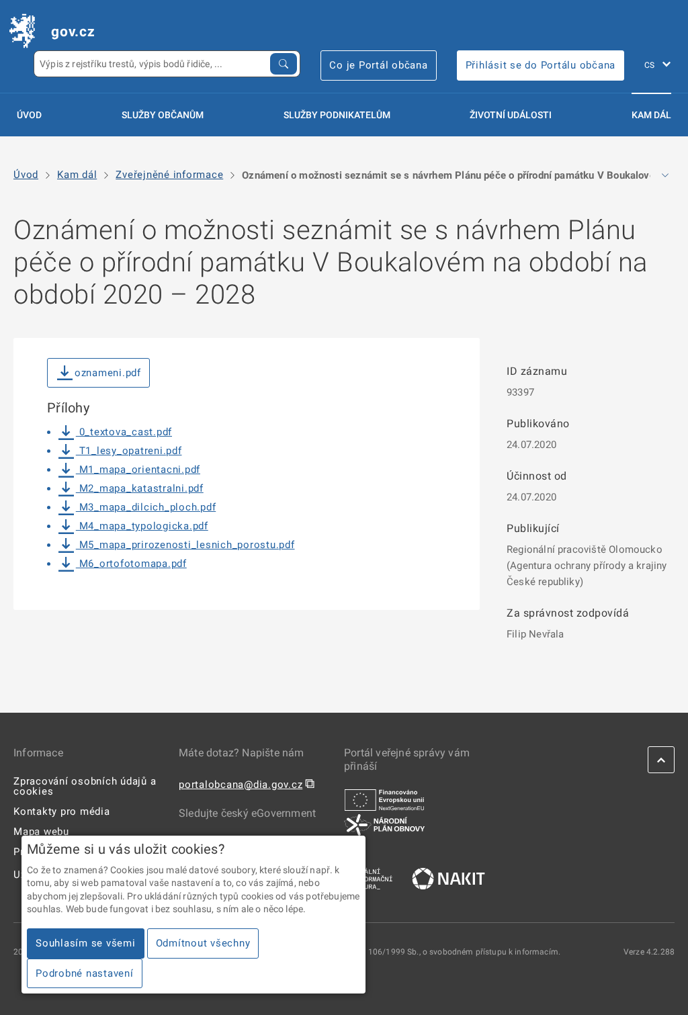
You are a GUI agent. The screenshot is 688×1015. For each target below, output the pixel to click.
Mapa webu (41, 832)
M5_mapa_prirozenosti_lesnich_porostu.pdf (185, 545)
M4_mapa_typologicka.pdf (142, 526)
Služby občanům (163, 114)
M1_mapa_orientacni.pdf (138, 470)
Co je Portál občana (378, 65)
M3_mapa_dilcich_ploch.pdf (146, 507)
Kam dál (651, 114)
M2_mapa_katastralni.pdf (140, 488)
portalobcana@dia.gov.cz (240, 785)
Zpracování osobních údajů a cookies (84, 786)
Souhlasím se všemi (86, 943)
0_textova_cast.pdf (124, 432)
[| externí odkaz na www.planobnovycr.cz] (384, 824)
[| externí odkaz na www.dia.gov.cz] (368, 878)
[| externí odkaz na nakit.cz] (448, 878)
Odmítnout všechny (203, 943)
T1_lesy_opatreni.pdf (129, 451)
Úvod (29, 114)
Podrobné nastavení (85, 973)
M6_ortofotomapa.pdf (131, 564)
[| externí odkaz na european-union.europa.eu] (384, 799)
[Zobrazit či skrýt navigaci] (665, 175)
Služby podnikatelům (337, 114)
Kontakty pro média (61, 811)
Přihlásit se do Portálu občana (541, 65)
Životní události (511, 114)
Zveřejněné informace (169, 175)
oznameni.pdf (108, 373)
